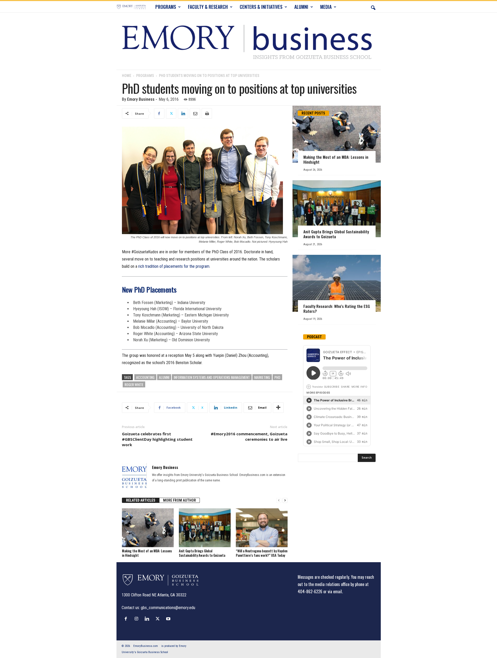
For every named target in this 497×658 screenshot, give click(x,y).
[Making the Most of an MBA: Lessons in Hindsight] (148, 527)
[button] (373, 6)
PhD (277, 377)
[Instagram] (137, 619)
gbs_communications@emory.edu (168, 607)
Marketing (262, 377)
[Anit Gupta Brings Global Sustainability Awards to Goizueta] (205, 527)
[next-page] (285, 500)
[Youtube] (169, 619)
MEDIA (326, 6)
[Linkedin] (183, 113)
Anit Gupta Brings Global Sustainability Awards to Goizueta (202, 553)
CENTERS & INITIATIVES (261, 6)
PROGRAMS (165, 6)
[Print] (207, 113)
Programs (145, 76)
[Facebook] (159, 113)
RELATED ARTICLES (140, 500)
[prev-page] (278, 500)
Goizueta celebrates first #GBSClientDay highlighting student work (157, 439)
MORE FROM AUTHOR (179, 500)
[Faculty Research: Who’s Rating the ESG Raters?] (337, 283)
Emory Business (141, 99)
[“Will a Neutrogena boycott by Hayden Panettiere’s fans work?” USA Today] (262, 527)
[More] (278, 407)
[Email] (195, 113)
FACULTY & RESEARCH (208, 6)
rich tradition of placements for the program (173, 266)
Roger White (134, 384)
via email (335, 591)
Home (126, 76)
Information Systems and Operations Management (212, 377)
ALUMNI (301, 6)
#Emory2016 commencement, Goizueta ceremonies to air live (249, 436)
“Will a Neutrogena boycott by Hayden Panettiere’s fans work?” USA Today (261, 553)
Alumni (164, 377)
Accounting (145, 377)
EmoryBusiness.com (145, 646)
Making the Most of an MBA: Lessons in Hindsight (147, 553)
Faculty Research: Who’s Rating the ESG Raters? (336, 308)
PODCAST (314, 337)
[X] (171, 113)
